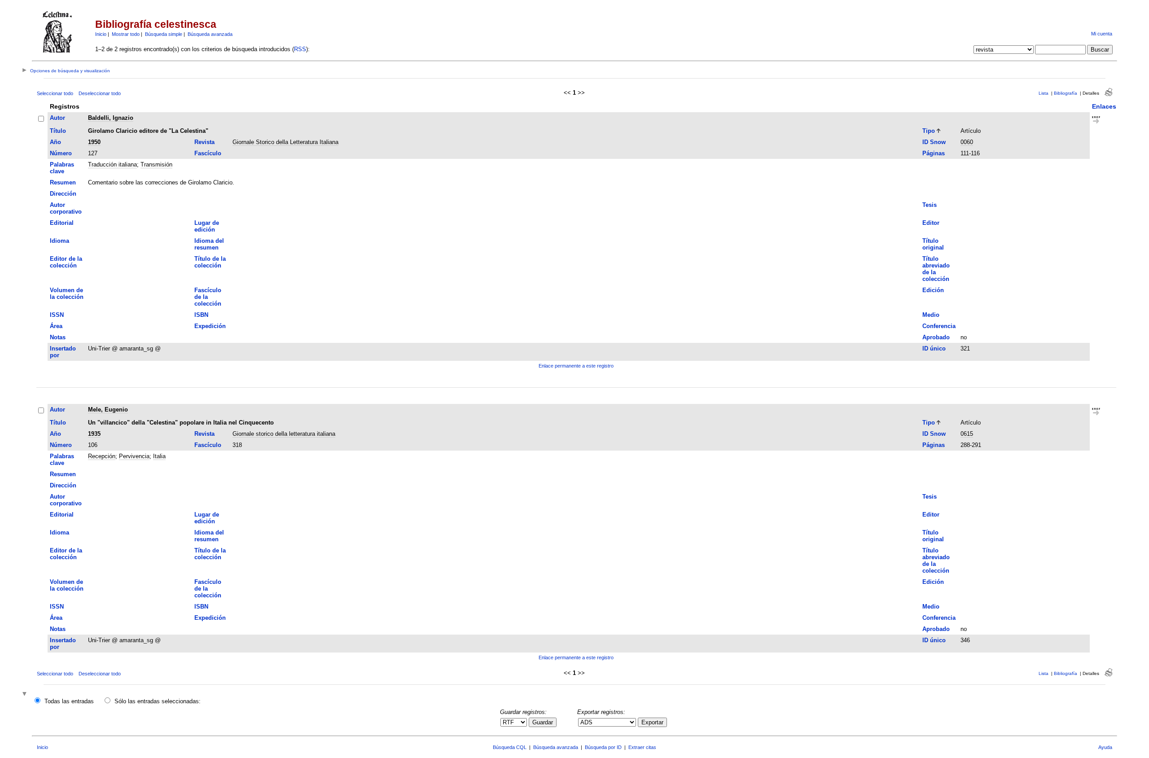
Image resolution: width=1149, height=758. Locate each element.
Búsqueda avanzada (210, 34)
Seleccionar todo (55, 93)
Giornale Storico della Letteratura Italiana (285, 142)
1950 (94, 142)
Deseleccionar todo (100, 93)
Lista (1043, 93)
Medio (930, 314)
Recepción (101, 456)
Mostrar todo (126, 34)
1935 (94, 433)
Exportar (652, 722)
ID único (934, 348)
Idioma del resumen (209, 244)
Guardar (542, 722)
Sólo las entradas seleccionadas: (157, 701)
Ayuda (1105, 747)
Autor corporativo (66, 208)
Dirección (63, 193)
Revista (204, 142)
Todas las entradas (69, 701)
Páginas (933, 153)
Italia (159, 456)
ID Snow (934, 142)
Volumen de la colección (66, 293)
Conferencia (939, 326)
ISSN (57, 314)
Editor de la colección (66, 262)
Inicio (100, 34)
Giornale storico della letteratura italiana (283, 433)
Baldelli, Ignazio (110, 117)
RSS (300, 49)
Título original (933, 244)
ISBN (201, 314)
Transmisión (156, 164)
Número (61, 153)
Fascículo (207, 153)
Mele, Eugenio (108, 409)
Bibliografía (1065, 93)
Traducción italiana (112, 164)
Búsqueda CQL (509, 747)
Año (55, 142)
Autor (57, 117)
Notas (58, 337)
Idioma (59, 240)
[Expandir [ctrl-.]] (25, 694)
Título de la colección (210, 262)
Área (56, 326)
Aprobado (936, 337)
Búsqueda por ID (603, 747)
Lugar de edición (206, 226)
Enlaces (1104, 106)
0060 (966, 142)
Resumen (63, 182)
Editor (930, 222)
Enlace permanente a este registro (576, 365)
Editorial (62, 222)
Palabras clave (62, 168)
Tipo (928, 130)
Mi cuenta (1101, 33)
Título (58, 130)
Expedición (210, 326)
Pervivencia (134, 456)
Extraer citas (642, 747)
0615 (966, 433)
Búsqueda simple (163, 34)
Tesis (929, 205)
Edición (933, 290)
